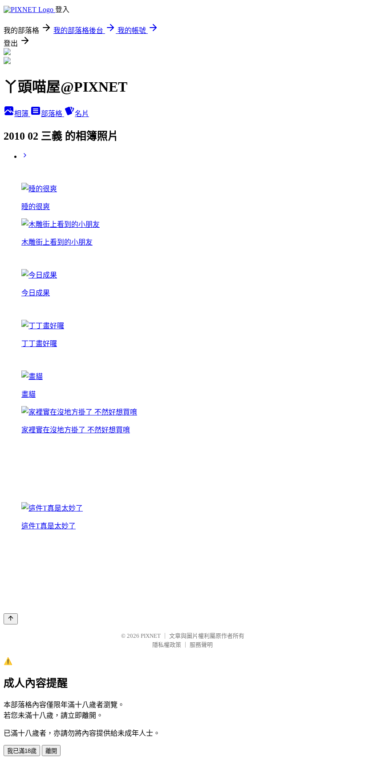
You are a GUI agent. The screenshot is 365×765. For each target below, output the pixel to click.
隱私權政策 (166, 644)
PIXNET (151, 635)
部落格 (52, 113)
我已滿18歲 (21, 751)
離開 (51, 751)
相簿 (22, 113)
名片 (82, 113)
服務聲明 (201, 644)
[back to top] (11, 618)
